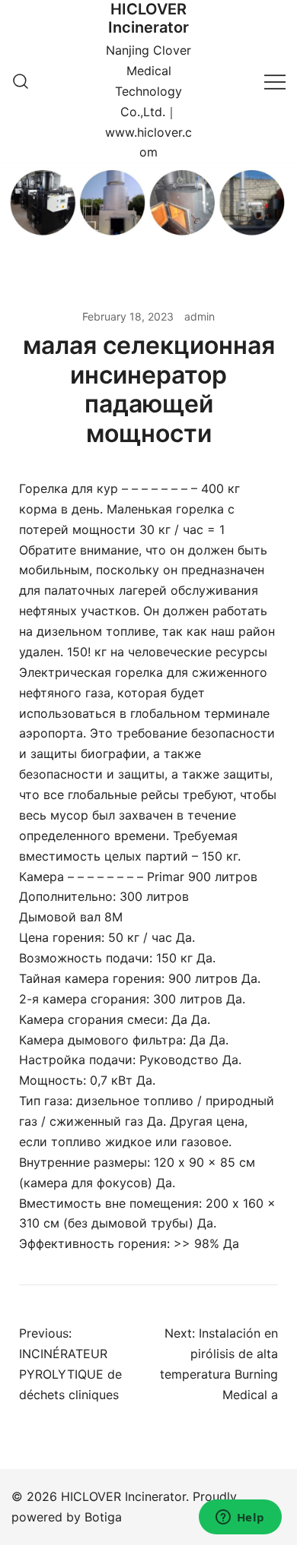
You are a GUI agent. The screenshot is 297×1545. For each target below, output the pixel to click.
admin (199, 316)
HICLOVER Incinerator (148, 18)
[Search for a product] (20, 81)
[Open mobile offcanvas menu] (275, 81)
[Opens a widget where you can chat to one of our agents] (240, 1518)
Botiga (103, 1516)
